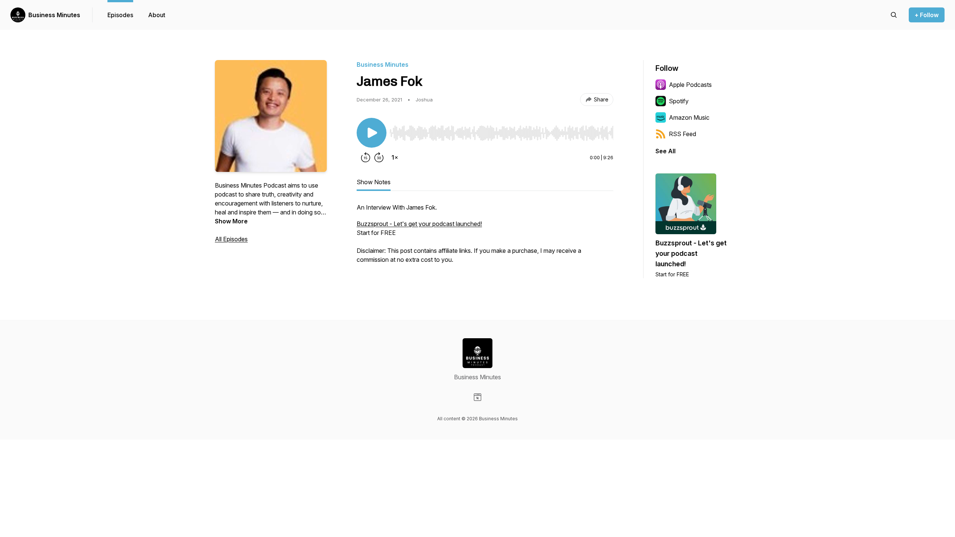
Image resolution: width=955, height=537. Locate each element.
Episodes (120, 15)
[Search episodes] (894, 14)
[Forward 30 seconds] (379, 157)
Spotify (679, 101)
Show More (231, 221)
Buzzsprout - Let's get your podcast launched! (419, 223)
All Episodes (231, 239)
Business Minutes (54, 15)
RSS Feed (682, 134)
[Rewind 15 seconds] (365, 157)
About (156, 15)
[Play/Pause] (371, 133)
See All (665, 151)
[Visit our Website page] (477, 397)
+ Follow (927, 15)
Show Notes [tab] (374, 182)
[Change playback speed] (394, 157)
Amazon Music (689, 117)
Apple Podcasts (690, 84)
